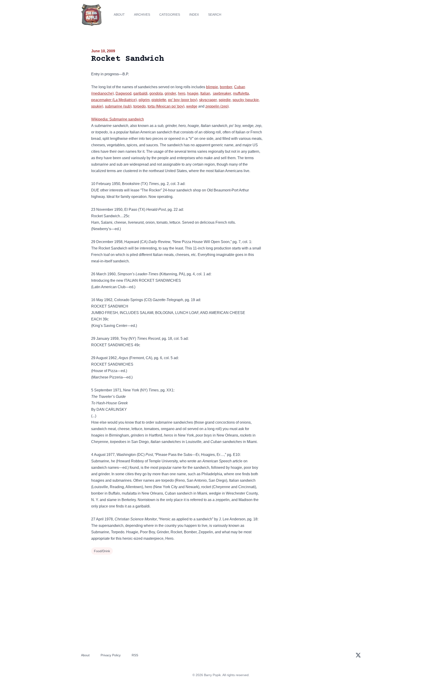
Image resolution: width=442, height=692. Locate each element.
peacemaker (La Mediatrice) (114, 100)
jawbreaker (222, 93)
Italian (205, 93)
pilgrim (144, 100)
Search (214, 14)
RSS (135, 655)
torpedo (139, 106)
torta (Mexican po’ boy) (166, 106)
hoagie (192, 93)
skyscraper (208, 100)
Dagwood (123, 93)
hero (181, 93)
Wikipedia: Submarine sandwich (117, 119)
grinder (170, 93)
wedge (191, 106)
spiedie (225, 100)
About (119, 14)
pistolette (158, 100)
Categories (169, 14)
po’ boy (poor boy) (182, 100)
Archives (142, 14)
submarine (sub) (118, 106)
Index (194, 14)
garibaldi (140, 93)
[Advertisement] (309, 84)
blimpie (212, 87)
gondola (156, 93)
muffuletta (241, 93)
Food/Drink (102, 551)
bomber (226, 87)
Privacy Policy (111, 655)
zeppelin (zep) (217, 106)
